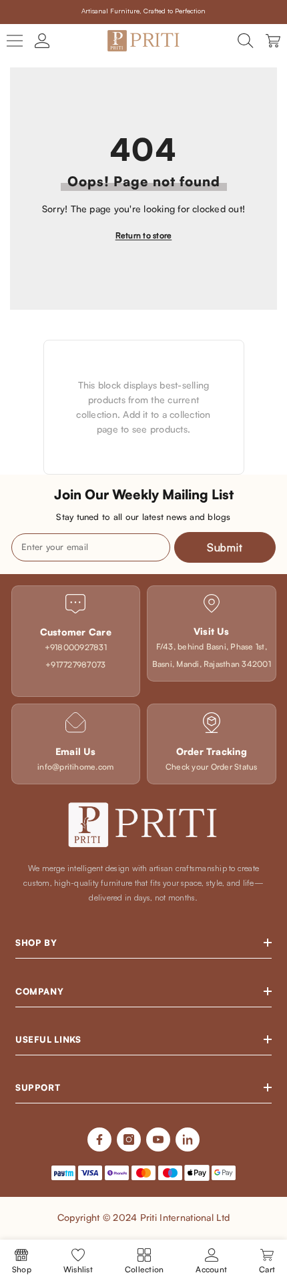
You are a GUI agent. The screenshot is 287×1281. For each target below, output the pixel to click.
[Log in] (42, 40)
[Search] (246, 41)
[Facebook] (99, 1139)
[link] (76, 641)
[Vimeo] (188, 1139)
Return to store (143, 235)
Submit (225, 547)
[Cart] (273, 40)
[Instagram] (129, 1139)
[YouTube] (158, 1139)
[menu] (15, 41)
